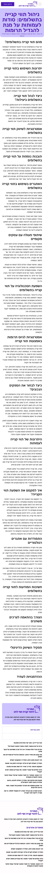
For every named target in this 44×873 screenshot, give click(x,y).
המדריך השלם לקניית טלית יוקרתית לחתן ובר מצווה (23, 763)
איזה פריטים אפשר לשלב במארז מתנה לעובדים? (25, 746)
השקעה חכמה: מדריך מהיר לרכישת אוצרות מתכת (24, 766)
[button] (40, 4)
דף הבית (39, 34)
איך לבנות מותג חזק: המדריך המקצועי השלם (26, 760)
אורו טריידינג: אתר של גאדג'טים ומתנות (28, 743)
